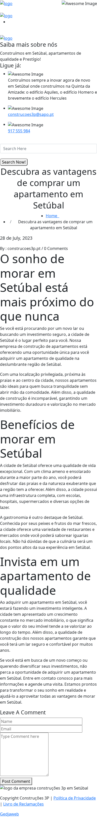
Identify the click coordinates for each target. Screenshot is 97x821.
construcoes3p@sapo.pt (31, 114)
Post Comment (16, 781)
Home (52, 215)
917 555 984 (19, 131)
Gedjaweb (9, 814)
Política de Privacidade (74, 798)
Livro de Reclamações (23, 804)
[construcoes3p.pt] (6, 3)
